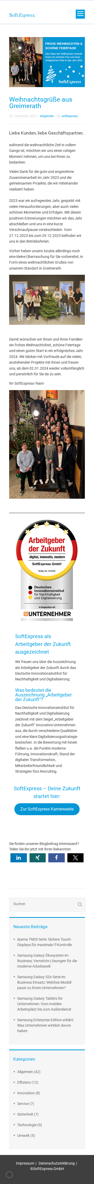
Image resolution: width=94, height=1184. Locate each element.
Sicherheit (25, 1114)
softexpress (70, 116)
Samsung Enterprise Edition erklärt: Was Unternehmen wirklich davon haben (45, 1025)
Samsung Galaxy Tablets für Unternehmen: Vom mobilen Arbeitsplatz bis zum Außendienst (44, 1003)
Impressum (25, 1163)
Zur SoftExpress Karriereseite (47, 809)
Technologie (27, 1125)
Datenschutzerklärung (57, 1163)
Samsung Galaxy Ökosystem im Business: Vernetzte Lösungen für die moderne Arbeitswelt (47, 960)
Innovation (26, 1093)
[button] (18, 857)
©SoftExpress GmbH (47, 1169)
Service (23, 1104)
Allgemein (25, 1072)
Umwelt (23, 1135)
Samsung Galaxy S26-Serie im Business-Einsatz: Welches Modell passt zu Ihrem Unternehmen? (44, 982)
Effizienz (24, 1082)
